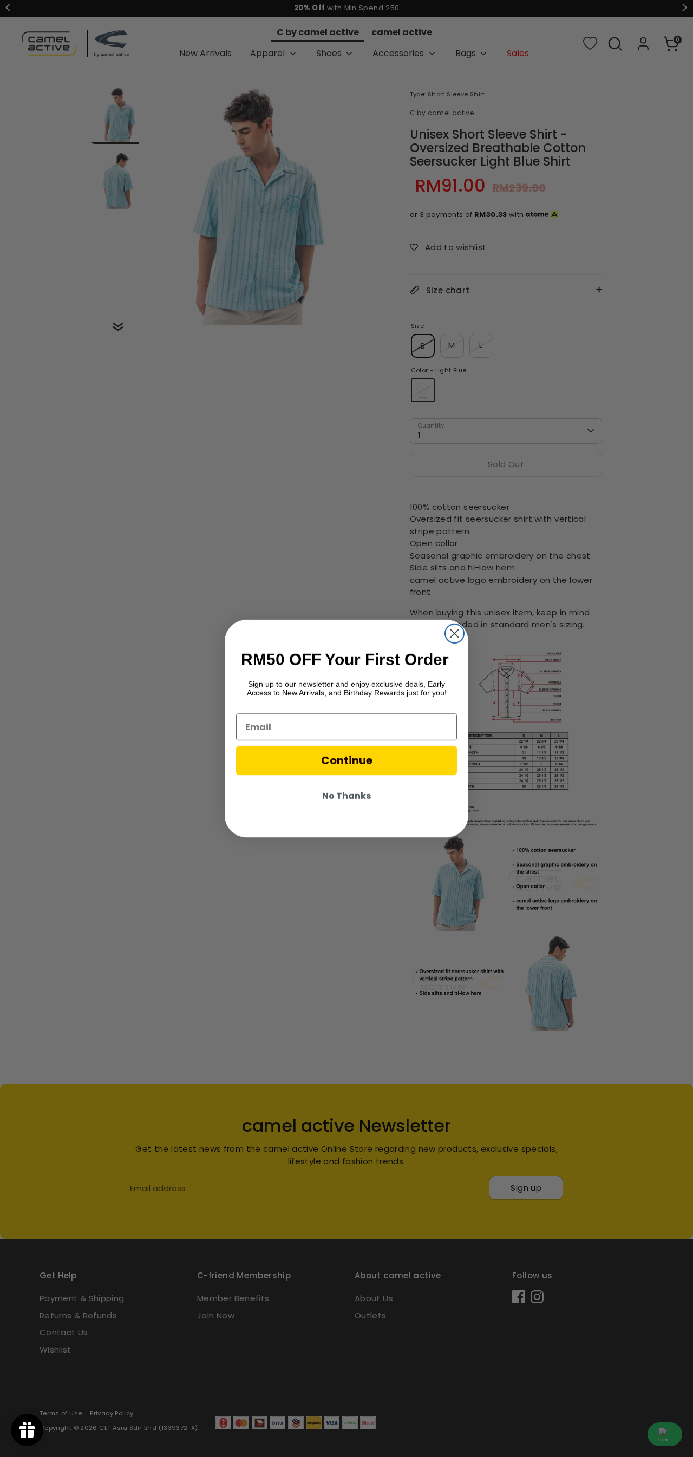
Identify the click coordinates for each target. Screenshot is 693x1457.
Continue (346, 760)
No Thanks (346, 796)
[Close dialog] (454, 633)
